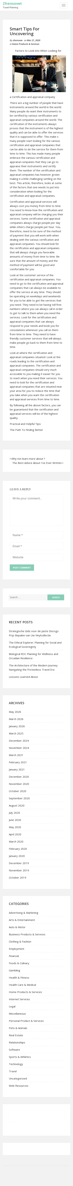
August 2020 (16, 805)
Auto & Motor (17, 927)
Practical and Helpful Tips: (25, 424)
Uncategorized (18, 1078)
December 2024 (19, 740)
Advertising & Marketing (23, 912)
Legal (12, 1006)
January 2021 (17, 769)
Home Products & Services (25, 44)
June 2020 (15, 820)
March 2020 (16, 841)
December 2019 (19, 863)
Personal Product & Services (26, 1021)
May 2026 (15, 711)
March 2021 (16, 755)
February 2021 (18, 762)
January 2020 (17, 856)
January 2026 (17, 726)
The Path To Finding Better (26, 430)
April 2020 (15, 834)
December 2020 (19, 776)
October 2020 (17, 791)
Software (14, 1049)
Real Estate (16, 1035)
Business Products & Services (27, 934)
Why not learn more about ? (28, 458)
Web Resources (18, 1085)
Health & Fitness (19, 977)
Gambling (14, 970)
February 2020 (18, 848)
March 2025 (16, 733)
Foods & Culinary (19, 963)
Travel (13, 1071)
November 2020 (19, 784)
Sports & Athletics (20, 1057)
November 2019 (19, 870)
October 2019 (17, 877)
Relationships (17, 1042)
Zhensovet (12, 3)
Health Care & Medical (22, 984)
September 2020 (19, 798)
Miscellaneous (17, 1013)
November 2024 (19, 748)
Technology (16, 1064)
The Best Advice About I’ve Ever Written (37, 463)
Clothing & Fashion (20, 941)
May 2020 (15, 827)
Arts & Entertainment (22, 920)
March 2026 (16, 719)
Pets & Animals (18, 1028)
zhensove (18, 40)
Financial (14, 956)
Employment (16, 948)
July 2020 (14, 812)
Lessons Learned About (23, 677)
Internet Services (19, 999)
